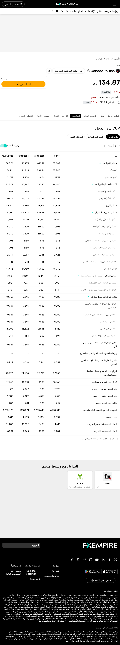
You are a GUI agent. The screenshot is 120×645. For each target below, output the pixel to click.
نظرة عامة (113, 115)
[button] (114, 4)
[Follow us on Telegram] (52, 11)
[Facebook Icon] (109, 559)
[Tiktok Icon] (72, 559)
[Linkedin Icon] (103, 559)
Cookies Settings (31, 572)
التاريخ (65, 115)
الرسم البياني (90, 115)
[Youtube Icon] (97, 559)
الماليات (76, 115)
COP (108, 58)
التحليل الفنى (26, 115)
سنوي (117, 145)
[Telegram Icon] (84, 559)
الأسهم (117, 58)
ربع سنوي (108, 145)
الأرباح (56, 115)
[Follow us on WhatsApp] (62, 11)
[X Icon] (116, 559)
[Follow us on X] (67, 11)
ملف (102, 115)
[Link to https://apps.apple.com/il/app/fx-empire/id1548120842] (110, 572)
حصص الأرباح (43, 115)
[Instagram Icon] (90, 559)
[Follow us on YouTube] (57, 11)
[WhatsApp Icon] (78, 559)
